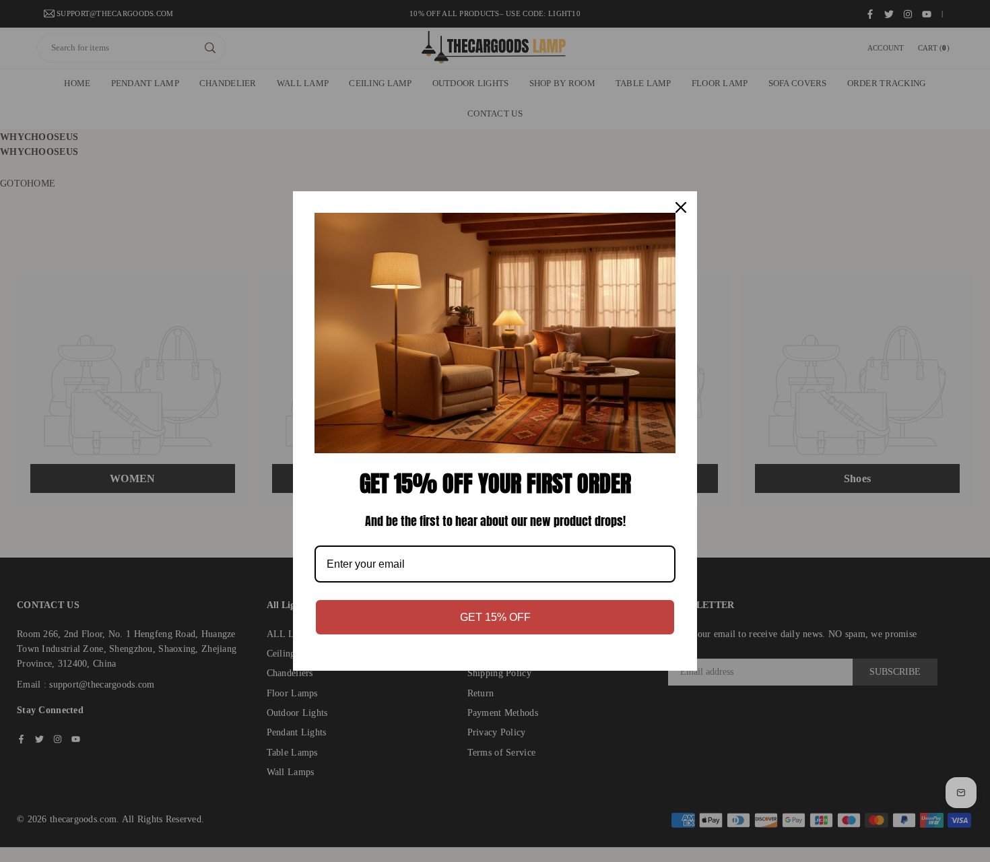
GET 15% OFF (495, 617)
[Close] (681, 207)
